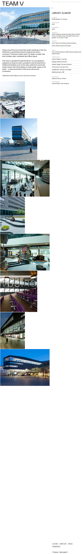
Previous (55, 552)
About (68, 2)
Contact (73, 2)
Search (79, 2)
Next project (63, 552)
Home (54, 2)
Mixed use (63, 544)
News (63, 2)
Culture (55, 544)
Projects (58, 2)
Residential (56, 546)
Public (70, 544)
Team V (13, 3)
